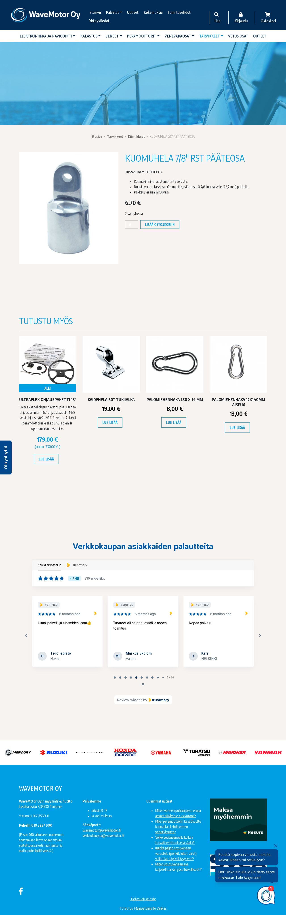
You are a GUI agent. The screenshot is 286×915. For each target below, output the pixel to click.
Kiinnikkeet (136, 136)
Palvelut (112, 12)
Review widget (129, 700)
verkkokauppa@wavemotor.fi (103, 835)
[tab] (115, 677)
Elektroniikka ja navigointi (46, 35)
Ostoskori (268, 20)
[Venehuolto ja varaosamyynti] (46, 15)
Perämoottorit (141, 35)
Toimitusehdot (179, 12)
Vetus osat (238, 35)
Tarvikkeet (209, 35)
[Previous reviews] (26, 635)
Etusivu (95, 12)
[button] (6, 457)
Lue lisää (46, 459)
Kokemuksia (153, 12)
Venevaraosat (178, 35)
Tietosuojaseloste (143, 899)
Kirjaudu (241, 20)
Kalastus (88, 35)
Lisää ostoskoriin (160, 225)
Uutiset (133, 12)
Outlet (259, 35)
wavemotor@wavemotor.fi (102, 830)
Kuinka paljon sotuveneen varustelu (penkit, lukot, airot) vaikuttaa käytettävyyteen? (176, 853)
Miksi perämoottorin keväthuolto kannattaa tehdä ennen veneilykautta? (178, 826)
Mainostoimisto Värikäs (150, 908)
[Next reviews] (259, 635)
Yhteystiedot (99, 20)
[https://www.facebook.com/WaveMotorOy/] (21, 890)
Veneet (112, 35)
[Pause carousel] (143, 684)
